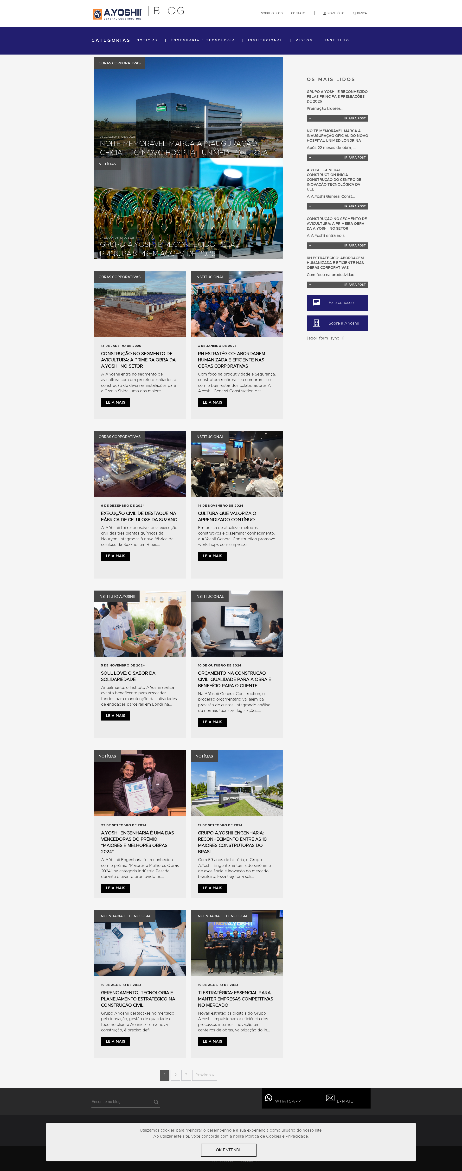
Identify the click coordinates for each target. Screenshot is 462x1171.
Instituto (337, 40)
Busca (362, 13)
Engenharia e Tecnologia (203, 40)
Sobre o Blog (272, 13)
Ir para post (337, 118)
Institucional (265, 40)
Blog (169, 11)
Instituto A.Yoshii (117, 596)
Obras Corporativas (120, 63)
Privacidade (297, 1136)
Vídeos (304, 40)
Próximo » (204, 1075)
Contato (298, 13)
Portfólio (336, 13)
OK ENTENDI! (229, 1150)
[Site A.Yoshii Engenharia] (117, 18)
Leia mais (115, 402)
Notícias (147, 40)
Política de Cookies (263, 1136)
